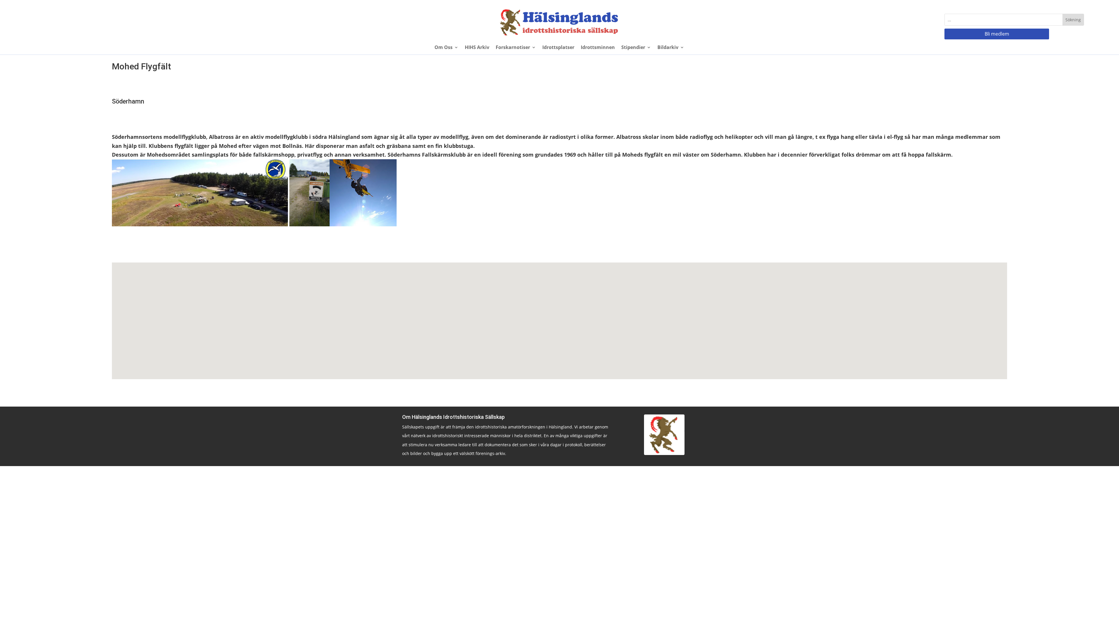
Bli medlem (997, 34)
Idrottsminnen (598, 47)
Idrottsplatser (558, 47)
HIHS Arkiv (477, 47)
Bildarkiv (667, 47)
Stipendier (633, 47)
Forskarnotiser (513, 47)
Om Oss (443, 47)
